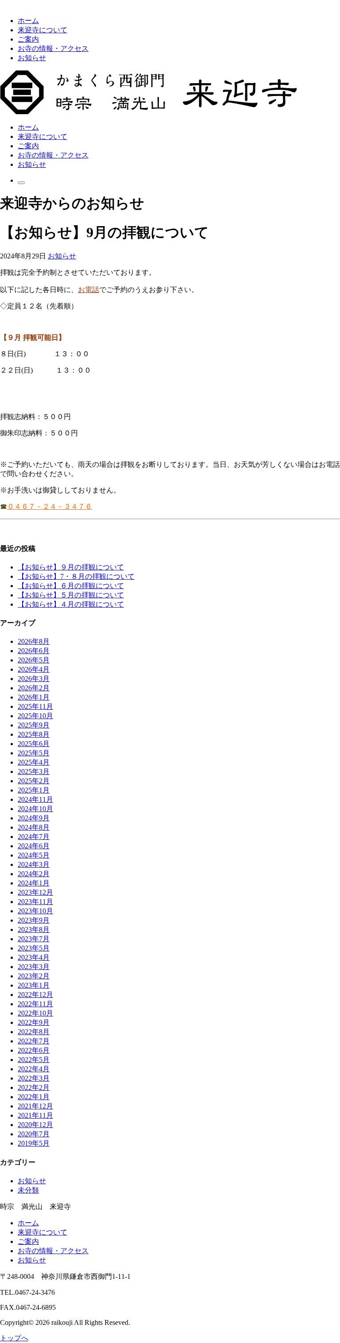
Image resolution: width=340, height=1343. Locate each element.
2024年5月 (34, 855)
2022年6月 (34, 1050)
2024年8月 (34, 827)
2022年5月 (34, 1059)
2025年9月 (34, 725)
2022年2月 (34, 1087)
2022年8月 (34, 1031)
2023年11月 (35, 901)
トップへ (14, 1338)
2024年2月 (34, 873)
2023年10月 (35, 911)
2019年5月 (34, 1143)
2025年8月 (34, 734)
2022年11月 (35, 1004)
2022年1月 (34, 1097)
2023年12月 (35, 892)
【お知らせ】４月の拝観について (71, 604)
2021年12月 (35, 1106)
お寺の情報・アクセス (53, 48)
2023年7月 (34, 939)
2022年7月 (34, 1041)
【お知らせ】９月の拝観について (71, 567)
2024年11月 (35, 799)
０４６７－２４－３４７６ (49, 506)
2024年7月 (34, 836)
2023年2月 (34, 976)
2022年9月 (34, 1022)
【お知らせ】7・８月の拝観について (76, 576)
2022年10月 (35, 1013)
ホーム (28, 20)
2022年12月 (35, 994)
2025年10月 (35, 716)
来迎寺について (42, 30)
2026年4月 (34, 669)
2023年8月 (34, 929)
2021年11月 (35, 1115)
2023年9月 (34, 920)
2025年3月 (34, 771)
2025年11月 (35, 706)
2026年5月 (34, 660)
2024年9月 (34, 818)
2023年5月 (34, 948)
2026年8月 (34, 641)
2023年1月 (34, 985)
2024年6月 (34, 846)
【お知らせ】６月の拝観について (71, 585)
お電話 (88, 289)
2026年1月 (34, 697)
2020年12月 (35, 1124)
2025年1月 (34, 790)
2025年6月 (34, 743)
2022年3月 (34, 1078)
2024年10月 (35, 808)
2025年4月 (34, 762)
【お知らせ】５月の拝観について (71, 595)
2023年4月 (34, 957)
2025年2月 (34, 781)
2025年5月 (34, 753)
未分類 (28, 1190)
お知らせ (32, 58)
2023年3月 (34, 966)
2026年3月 (34, 678)
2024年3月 (34, 864)
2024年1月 (34, 883)
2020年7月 (34, 1134)
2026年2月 (34, 688)
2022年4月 (34, 1069)
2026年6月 (34, 650)
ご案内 (28, 39)
